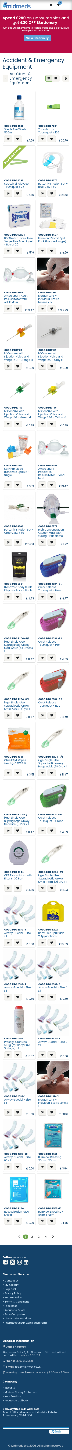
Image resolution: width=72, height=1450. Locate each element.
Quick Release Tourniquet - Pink (49, 643)
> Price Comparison (14, 1314)
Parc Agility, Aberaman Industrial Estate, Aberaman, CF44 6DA (30, 1413)
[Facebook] (5, 1262)
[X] (12, 1262)
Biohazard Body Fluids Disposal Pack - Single (18, 588)
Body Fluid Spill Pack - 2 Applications (52, 934)
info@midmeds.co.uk (28, 1366)
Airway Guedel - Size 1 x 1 (18, 1101)
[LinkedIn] (19, 1262)
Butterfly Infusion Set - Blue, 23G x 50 (53, 185)
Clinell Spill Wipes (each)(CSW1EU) (15, 761)
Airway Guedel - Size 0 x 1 (52, 989)
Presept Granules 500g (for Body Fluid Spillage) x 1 (17, 1045)
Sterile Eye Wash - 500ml (16, 130)
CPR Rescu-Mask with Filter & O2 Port (18, 877)
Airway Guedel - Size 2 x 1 (52, 1043)
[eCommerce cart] (51, 5)
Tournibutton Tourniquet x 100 (48, 130)
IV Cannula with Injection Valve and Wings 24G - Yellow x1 (52, 414)
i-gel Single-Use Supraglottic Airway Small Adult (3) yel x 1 (17, 706)
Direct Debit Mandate (18, 1318)
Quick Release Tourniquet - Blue (49, 588)
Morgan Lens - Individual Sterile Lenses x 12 (48, 299)
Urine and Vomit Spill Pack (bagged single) (52, 239)
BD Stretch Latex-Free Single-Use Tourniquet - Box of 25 (18, 241)
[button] (8, 139)
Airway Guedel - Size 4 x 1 (19, 989)
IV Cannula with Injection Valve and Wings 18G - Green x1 (17, 414)
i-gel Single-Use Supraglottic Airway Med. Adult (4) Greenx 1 (18, 646)
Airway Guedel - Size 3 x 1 (18, 934)
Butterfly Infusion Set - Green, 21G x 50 (19, 531)
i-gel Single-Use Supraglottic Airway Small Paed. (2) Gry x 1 (52, 879)
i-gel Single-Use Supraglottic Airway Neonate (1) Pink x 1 (17, 821)
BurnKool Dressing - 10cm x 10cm (50, 1213)
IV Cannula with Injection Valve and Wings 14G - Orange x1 (18, 357)
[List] (56, 78)
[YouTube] (26, 1262)
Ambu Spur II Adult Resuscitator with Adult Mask (16, 299)
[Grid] (48, 78)
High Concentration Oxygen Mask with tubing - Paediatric (51, 533)
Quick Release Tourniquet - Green (50, 819)
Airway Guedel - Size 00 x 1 (17, 1158)
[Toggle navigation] (66, 5)
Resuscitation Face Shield (16, 1213)
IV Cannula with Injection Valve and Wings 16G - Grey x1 (50, 357)
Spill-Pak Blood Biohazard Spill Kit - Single (16, 472)
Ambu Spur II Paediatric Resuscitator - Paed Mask (51, 473)
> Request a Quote (14, 1310)
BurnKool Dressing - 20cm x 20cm (50, 1158)
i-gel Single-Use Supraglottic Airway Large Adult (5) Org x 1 (52, 763)
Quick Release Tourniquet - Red (49, 704)
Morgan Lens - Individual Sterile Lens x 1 (53, 1103)
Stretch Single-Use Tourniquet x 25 (16, 185)
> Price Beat (10, 1306)
